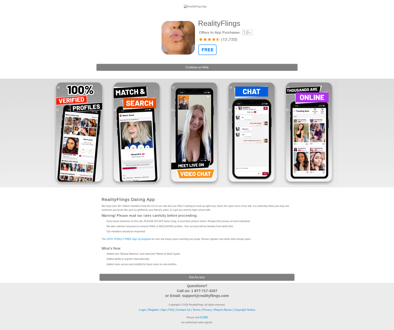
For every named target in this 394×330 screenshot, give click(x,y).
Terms (196, 309)
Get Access (197, 277)
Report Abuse (223, 309)
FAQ (171, 309)
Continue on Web (197, 67)
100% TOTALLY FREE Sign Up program (129, 239)
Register (384, 6)
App (164, 309)
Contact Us (183, 309)
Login (8, 6)
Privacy (208, 309)
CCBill (204, 317)
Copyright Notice (244, 309)
